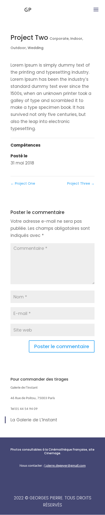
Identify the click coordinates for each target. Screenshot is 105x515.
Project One (22, 183)
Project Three (80, 183)
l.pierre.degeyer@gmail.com (65, 466)
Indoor (76, 38)
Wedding (35, 47)
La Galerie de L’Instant (33, 420)
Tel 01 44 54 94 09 (24, 409)
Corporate (59, 38)
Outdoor (18, 47)
